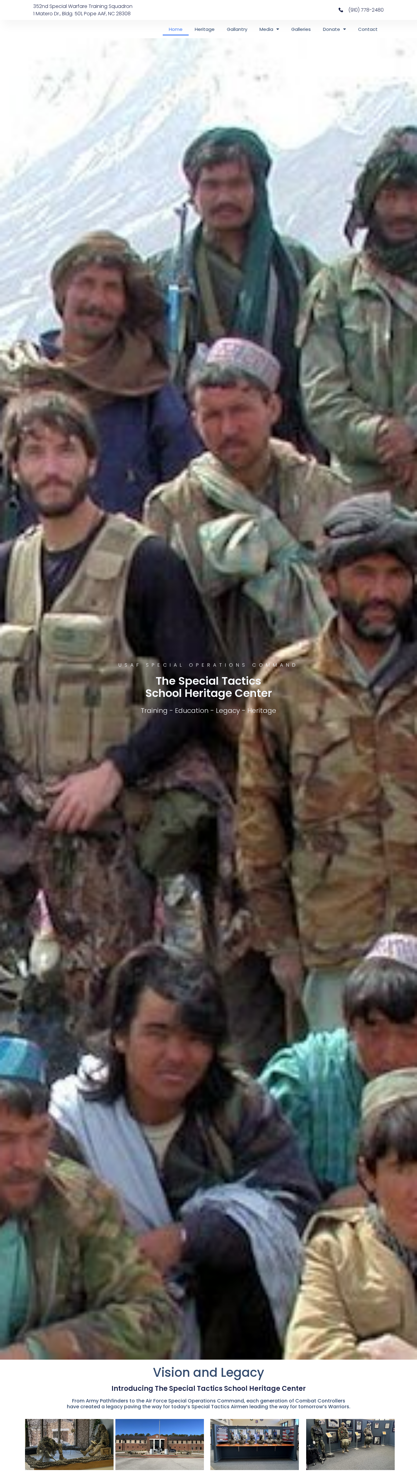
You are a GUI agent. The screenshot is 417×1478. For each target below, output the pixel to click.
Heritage (205, 29)
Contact (368, 29)
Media (266, 29)
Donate (331, 29)
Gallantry (237, 29)
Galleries (301, 29)
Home (176, 29)
